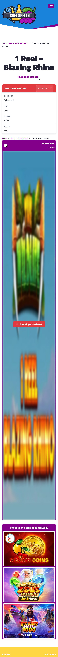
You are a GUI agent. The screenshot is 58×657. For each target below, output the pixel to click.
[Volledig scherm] (5, 145)
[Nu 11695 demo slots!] (19, 13)
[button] (29, 335)
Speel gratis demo (31, 324)
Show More (43, 88)
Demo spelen (29, 549)
